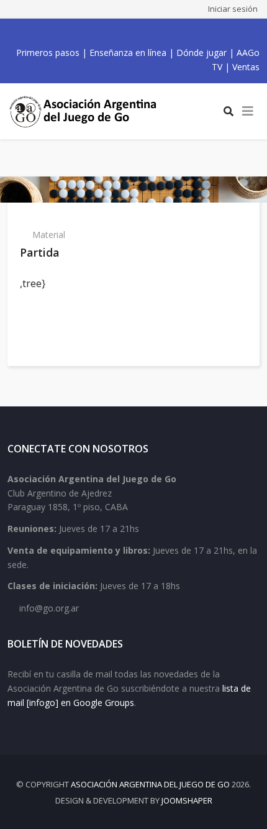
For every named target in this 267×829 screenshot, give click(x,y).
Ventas (246, 67)
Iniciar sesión (233, 8)
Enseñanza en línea (127, 52)
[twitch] (151, 33)
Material (48, 234)
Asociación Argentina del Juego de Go (150, 784)
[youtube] (123, 33)
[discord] (164, 33)
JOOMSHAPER (186, 800)
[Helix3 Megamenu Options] (247, 111)
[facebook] (96, 33)
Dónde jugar (201, 52)
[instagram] (137, 33)
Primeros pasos (47, 52)
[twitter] (110, 33)
